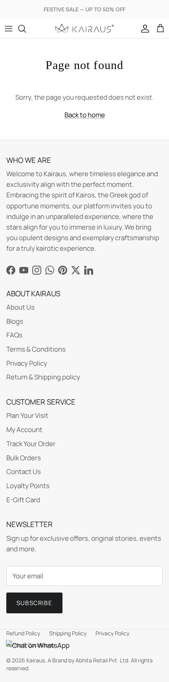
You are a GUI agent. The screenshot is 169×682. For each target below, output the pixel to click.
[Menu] (8, 28)
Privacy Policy (26, 363)
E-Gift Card (23, 499)
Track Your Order (30, 443)
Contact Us (23, 471)
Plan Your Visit (27, 415)
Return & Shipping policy (43, 376)
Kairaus (35, 660)
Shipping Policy (67, 633)
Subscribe (34, 603)
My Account (24, 429)
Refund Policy (23, 633)
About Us (20, 307)
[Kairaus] (84, 28)
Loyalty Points (28, 485)
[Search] (26, 28)
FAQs (14, 334)
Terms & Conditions (36, 349)
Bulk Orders (23, 457)
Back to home (84, 114)
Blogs (14, 321)
